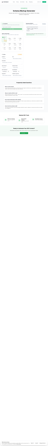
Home (14, 1)
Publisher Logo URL (15, 73)
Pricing (17, 1)
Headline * (3, 56)
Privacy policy (18, 444)
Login (44, 1)
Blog (26, 1)
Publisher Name (15, 65)
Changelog (30, 1)
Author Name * (4, 65)
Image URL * (4, 73)
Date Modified (14, 69)
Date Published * (5, 69)
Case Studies (22, 1)
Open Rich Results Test (30, 34)
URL (13, 56)
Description (4, 60)
